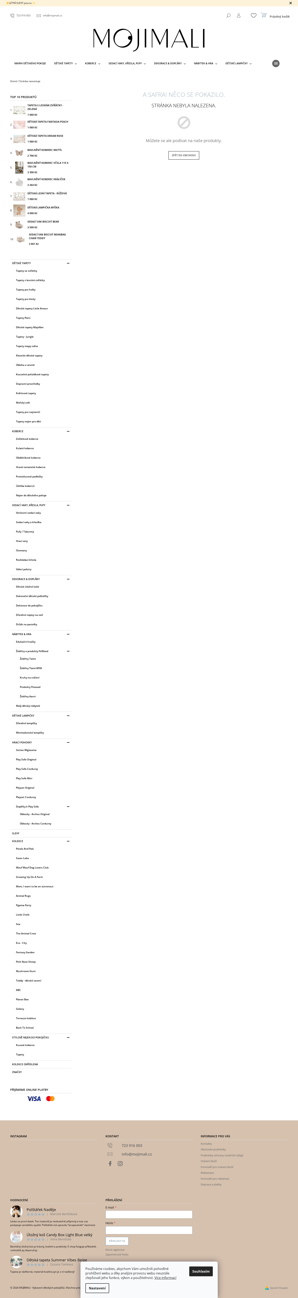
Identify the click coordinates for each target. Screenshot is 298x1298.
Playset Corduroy (26, 797)
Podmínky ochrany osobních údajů (222, 1155)
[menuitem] (30, 63)
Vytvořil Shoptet (279, 1288)
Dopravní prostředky (28, 384)
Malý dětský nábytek (28, 706)
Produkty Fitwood (30, 687)
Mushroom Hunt (26, 971)
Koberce (17, 431)
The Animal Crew (26, 933)
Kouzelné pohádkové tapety (32, 374)
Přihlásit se (117, 1241)
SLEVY (15, 833)
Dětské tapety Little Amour (32, 308)
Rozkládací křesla (26, 560)
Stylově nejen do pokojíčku (30, 1037)
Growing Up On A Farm (29, 877)
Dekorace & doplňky (26, 579)
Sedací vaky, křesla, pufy (28, 505)
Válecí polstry (23, 569)
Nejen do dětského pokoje (31, 495)
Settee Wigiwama (26, 750)
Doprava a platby (211, 1184)
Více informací (165, 1277)
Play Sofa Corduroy (27, 769)
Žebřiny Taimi (28, 658)
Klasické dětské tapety (29, 355)
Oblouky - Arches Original (35, 814)
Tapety (20, 1054)
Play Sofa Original (26, 759)
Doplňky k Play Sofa (27, 806)
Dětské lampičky (23, 715)
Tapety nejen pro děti (28, 421)
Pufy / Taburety (25, 531)
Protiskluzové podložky (29, 476)
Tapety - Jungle (25, 336)
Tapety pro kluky (25, 299)
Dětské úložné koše (27, 586)
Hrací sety (22, 541)
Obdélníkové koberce (28, 457)
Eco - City (21, 943)
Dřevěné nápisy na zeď (29, 615)
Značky (17, 1072)
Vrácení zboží (209, 1161)
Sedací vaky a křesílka (28, 522)
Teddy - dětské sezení (28, 980)
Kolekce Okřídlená (25, 1064)
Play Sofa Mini (24, 778)
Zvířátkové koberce (27, 439)
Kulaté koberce (25, 448)
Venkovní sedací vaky (28, 512)
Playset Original (25, 787)
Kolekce (17, 841)
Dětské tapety (21, 263)
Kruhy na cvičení (29, 677)
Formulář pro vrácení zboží (217, 1167)
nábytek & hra (21, 634)
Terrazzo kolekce (26, 1018)
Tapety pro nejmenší (28, 412)
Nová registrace (115, 1250)
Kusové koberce (25, 1045)
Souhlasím (201, 1271)
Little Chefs (22, 914)
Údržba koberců (25, 486)
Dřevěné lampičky (26, 723)
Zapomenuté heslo (116, 1254)
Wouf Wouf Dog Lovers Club (32, 867)
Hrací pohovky (22, 742)
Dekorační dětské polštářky (32, 596)
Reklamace (207, 1173)
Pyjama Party (23, 905)
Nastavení (97, 1288)
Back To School (25, 1027)
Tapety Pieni (23, 318)
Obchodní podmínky (213, 1149)
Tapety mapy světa (27, 346)
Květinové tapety (26, 393)
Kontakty (206, 1143)
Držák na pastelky (26, 624)
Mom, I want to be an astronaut (34, 886)
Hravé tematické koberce (30, 467)
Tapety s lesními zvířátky (30, 280)
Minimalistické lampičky (30, 732)
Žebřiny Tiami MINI (31, 668)
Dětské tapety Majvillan (30, 327)
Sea (18, 924)
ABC (18, 990)
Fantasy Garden (25, 952)
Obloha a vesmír (25, 365)
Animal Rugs (23, 896)
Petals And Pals (25, 848)
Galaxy (20, 1009)
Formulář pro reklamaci (215, 1178)
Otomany (21, 550)
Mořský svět (23, 402)
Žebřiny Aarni (28, 696)
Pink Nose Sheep (26, 961)
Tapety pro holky (25, 289)
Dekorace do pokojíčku (29, 605)
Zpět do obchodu (184, 155)
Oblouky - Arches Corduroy (35, 823)
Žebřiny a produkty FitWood (32, 651)
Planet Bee (22, 999)
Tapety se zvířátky (26, 270)
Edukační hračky (25, 641)
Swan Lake (22, 858)
